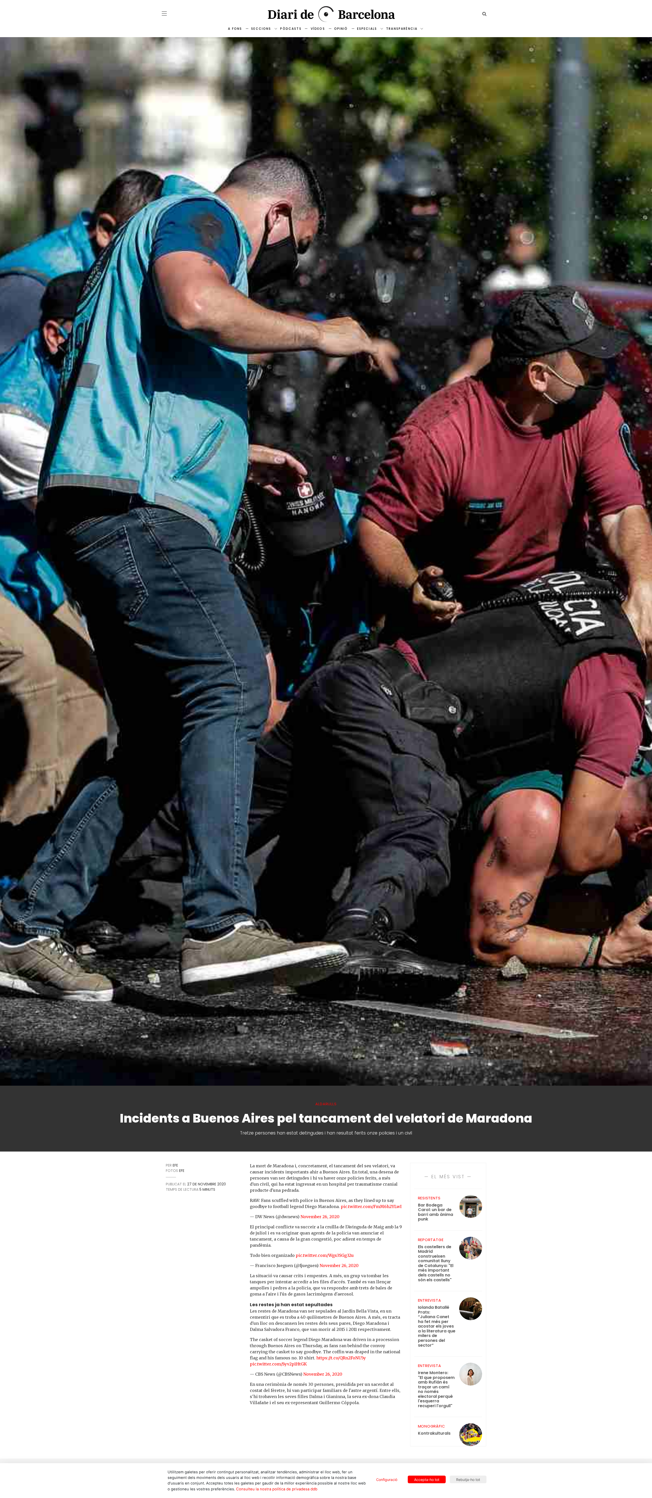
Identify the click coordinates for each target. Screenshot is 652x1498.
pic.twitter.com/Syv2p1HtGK (278, 1363)
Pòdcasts (290, 28)
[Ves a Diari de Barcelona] (326, 14)
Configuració (386, 1479)
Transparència (401, 28)
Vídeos (318, 28)
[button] (164, 13)
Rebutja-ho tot (468, 1479)
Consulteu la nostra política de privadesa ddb (276, 1489)
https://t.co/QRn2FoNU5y (341, 1357)
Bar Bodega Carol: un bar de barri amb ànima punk (435, 1212)
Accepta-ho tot (426, 1479)
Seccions (261, 28)
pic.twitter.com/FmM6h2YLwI (371, 1206)
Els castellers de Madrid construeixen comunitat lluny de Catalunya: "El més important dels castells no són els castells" (435, 1263)
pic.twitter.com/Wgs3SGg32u (325, 1255)
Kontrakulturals (434, 1433)
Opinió (341, 28)
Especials (367, 28)
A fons (235, 28)
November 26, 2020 (320, 1216)
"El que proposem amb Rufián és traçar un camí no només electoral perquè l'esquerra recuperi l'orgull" (436, 1389)
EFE (175, 1165)
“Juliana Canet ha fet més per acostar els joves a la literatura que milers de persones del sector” (436, 1326)
